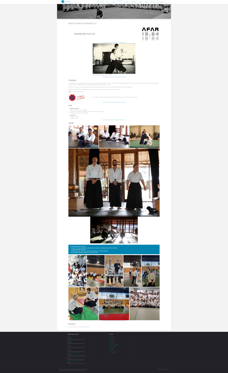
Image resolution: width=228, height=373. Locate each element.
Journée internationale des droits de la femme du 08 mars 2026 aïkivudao (76, 356)
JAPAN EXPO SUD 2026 (69, 348)
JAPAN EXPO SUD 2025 (69, 336)
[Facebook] (160, 2)
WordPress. (167, 369)
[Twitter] (162, 2)
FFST (87, 112)
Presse (110, 348)
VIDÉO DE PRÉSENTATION (70, 340)
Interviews (111, 342)
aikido (110, 336)
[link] (158, 2)
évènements (111, 338)
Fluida (163, 369)
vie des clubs (111, 352)
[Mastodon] (165, 2)
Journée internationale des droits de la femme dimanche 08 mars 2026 (75, 360)
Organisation (111, 346)
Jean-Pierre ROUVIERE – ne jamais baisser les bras (73, 352)
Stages (110, 350)
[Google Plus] (164, 2)
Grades (110, 340)
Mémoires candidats (113, 344)
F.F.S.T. (68, 344)
